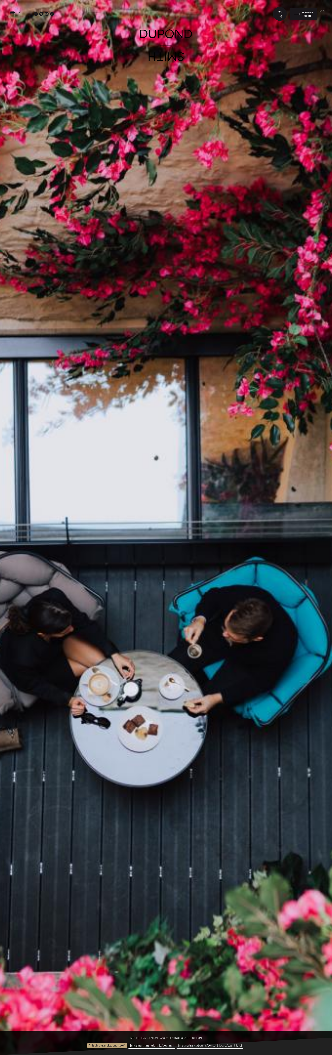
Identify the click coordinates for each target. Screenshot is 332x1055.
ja (320, 10)
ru (321, 31)
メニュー (20, 14)
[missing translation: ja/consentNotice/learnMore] (210, 1045)
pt (320, 23)
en (321, 19)
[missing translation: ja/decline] (152, 1045)
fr (320, 15)
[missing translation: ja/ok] (107, 1045)
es (320, 27)
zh (321, 39)
